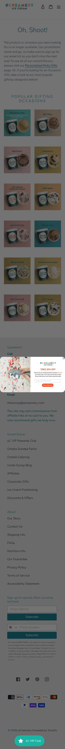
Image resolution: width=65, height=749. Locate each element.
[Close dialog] (63, 358)
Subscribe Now (48, 385)
